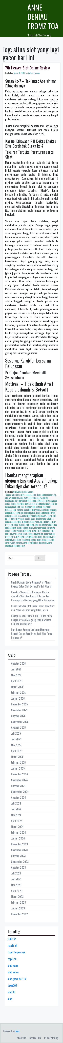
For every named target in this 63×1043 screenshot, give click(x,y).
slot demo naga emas (24, 536)
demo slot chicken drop (45, 512)
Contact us (35, 1038)
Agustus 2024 (18, 798)
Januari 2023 (18, 908)
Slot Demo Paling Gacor (23, 491)
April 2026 (16, 681)
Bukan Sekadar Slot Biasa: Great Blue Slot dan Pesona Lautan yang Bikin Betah (32, 608)
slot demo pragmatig (21, 539)
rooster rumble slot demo (21, 530)
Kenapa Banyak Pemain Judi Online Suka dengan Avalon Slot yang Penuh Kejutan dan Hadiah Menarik (31, 620)
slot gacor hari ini (17, 979)
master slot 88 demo (25, 527)
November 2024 (19, 780)
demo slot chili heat (13, 515)
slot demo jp (10, 536)
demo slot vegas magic (20, 518)
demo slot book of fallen (25, 512)
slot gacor (13, 966)
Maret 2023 (17, 897)
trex (17, 1031)
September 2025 (20, 722)
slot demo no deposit (42, 536)
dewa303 (12, 986)
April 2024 (16, 821)
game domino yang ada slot (42, 518)
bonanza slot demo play (40, 503)
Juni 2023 (16, 879)
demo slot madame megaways (34, 515)
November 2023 (19, 850)
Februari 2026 (18, 693)
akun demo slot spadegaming (44, 494)
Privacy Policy (51, 1038)
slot (10, 999)
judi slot (12, 939)
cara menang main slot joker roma (26, 509)
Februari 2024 (18, 832)
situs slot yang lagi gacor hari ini (42, 533)
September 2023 (20, 862)
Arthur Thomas (34, 72)
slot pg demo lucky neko (40, 539)
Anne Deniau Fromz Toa (43, 16)
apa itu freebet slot (27, 497)
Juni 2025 (16, 739)
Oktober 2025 (18, 716)
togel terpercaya (16, 952)
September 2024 (20, 792)
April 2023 (16, 891)
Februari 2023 (18, 902)
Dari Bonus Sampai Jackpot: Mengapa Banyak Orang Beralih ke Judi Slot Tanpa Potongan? (31, 634)
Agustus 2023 (18, 867)
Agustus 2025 (18, 728)
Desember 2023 (19, 844)
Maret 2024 (17, 827)
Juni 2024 (16, 809)
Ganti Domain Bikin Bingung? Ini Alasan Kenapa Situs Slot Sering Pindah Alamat (31, 584)
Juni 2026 (16, 669)
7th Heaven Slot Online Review (27, 68)
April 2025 (16, 751)
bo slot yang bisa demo (20, 503)
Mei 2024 (16, 815)
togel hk (12, 959)
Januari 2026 (18, 698)
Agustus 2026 (18, 663)
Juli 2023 (16, 873)
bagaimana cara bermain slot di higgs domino (24, 500)
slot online (13, 972)
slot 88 (11, 992)
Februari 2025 (18, 763)
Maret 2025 (17, 757)
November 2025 (19, 710)
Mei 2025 (16, 745)
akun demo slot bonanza (21, 494)
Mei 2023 (16, 885)
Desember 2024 (19, 774)
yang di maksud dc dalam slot (35, 542)
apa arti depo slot (12, 497)
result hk (12, 946)
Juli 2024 (16, 803)
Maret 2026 (17, 687)
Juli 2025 (16, 733)
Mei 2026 (16, 675)
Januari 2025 (18, 768)
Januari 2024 (18, 838)
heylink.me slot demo (42, 521)
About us (21, 1038)
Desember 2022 (19, 914)
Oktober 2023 (18, 856)
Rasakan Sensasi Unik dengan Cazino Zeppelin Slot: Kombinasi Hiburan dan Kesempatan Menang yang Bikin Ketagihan (32, 596)
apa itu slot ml (42, 497)
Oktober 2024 (18, 786)
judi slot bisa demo (26, 524)
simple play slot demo (41, 530)
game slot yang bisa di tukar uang (18, 521)
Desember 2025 (19, 704)
